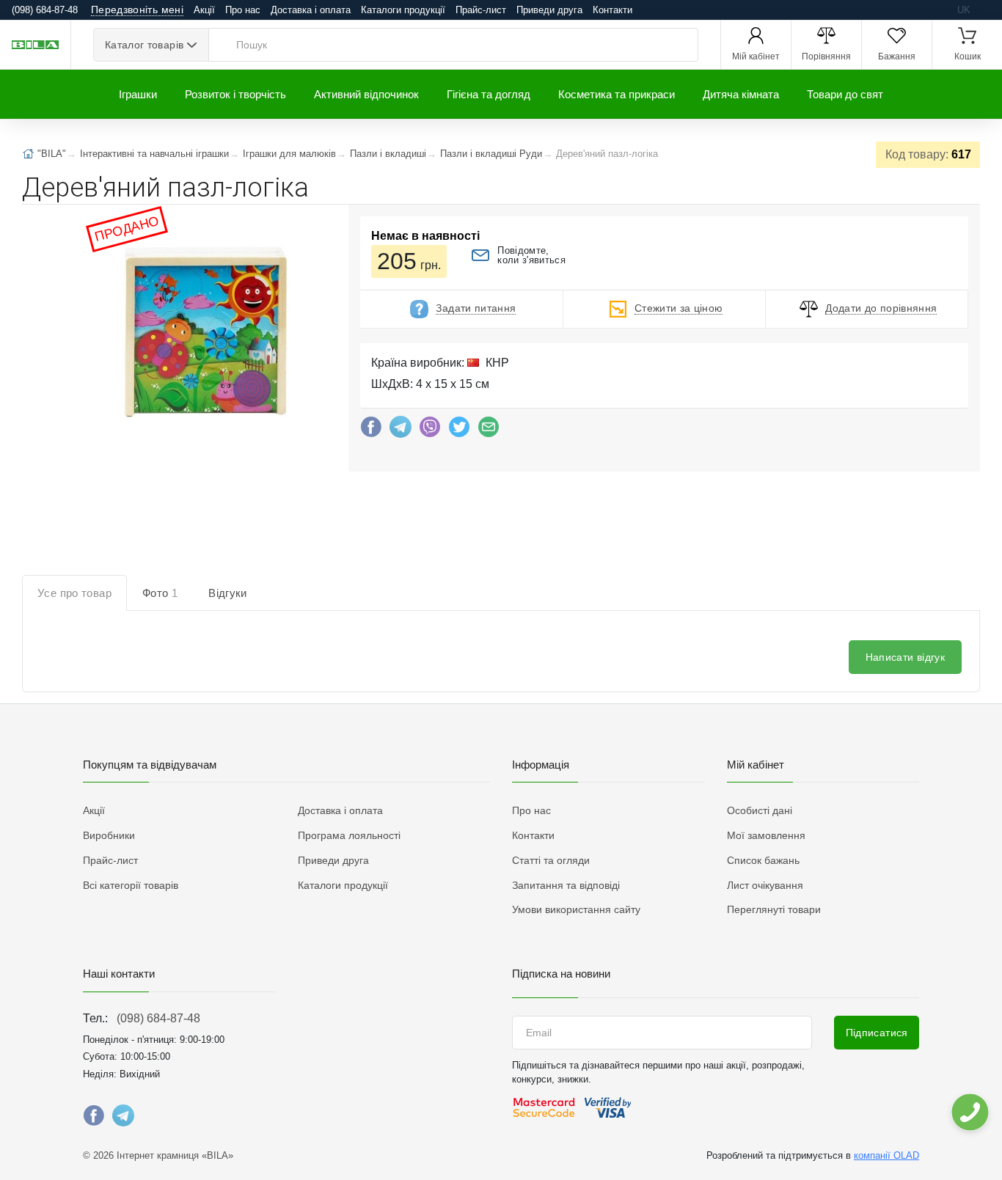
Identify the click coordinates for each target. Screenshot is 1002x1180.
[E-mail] (489, 430)
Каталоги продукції (403, 9)
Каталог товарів (144, 45)
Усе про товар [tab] (74, 593)
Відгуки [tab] (227, 593)
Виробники (109, 835)
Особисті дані (759, 810)
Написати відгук (905, 657)
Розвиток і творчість (235, 94)
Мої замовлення (766, 835)
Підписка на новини (561, 973)
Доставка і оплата (311, 9)
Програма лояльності (349, 835)
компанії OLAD (886, 1155)
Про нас (242, 9)
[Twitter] (459, 430)
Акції (204, 9)
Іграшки (138, 94)
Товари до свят (845, 94)
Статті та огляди (551, 860)
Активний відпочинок (366, 94)
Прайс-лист (481, 9)
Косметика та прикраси (616, 94)
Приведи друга (549, 9)
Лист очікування (765, 885)
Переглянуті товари (774, 909)
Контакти (612, 9)
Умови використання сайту (576, 909)
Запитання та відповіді (566, 885)
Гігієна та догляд (488, 94)
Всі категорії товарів (130, 885)
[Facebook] (371, 430)
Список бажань (763, 860)
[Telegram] (401, 430)
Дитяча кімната (741, 94)
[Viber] (430, 430)
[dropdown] (969, 1112)
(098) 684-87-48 (158, 1018)
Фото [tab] (160, 593)
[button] (204, 331)
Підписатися (877, 1032)
